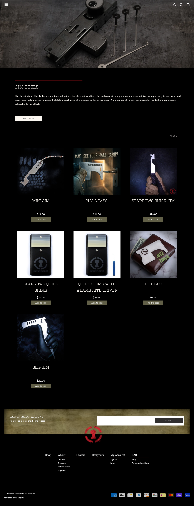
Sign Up (113, 459)
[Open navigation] (6, 4)
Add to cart (40, 220)
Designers (98, 455)
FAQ (134, 455)
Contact (61, 459)
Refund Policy (64, 466)
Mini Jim (40, 201)
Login (112, 463)
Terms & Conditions (140, 463)
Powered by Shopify (14, 497)
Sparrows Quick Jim (153, 201)
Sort (172, 136)
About (61, 455)
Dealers (80, 455)
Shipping (62, 463)
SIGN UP (169, 421)
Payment (61, 470)
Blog (134, 459)
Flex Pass (153, 284)
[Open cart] (188, 4)
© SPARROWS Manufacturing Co (19, 493)
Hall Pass (97, 201)
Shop (48, 455)
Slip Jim (41, 367)
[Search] (181, 4)
